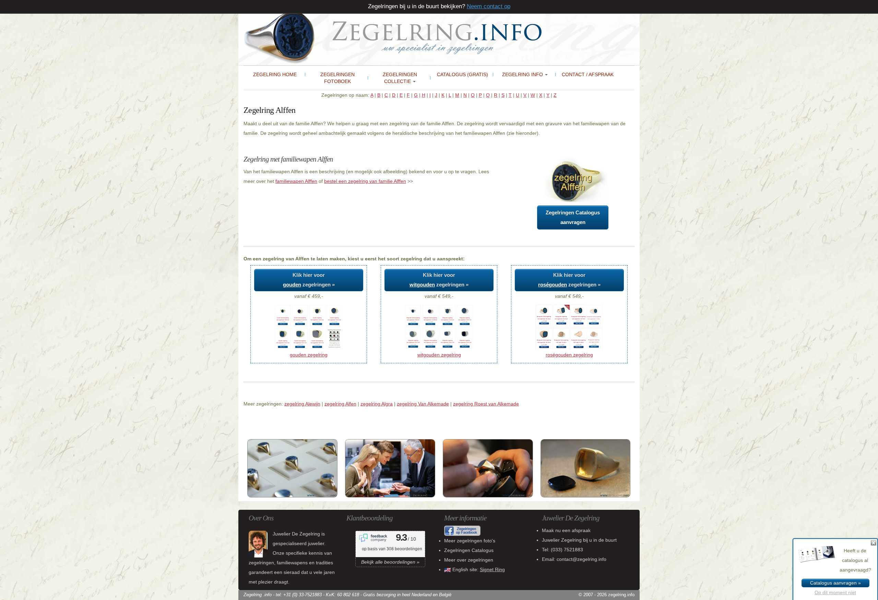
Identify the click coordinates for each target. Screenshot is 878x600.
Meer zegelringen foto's (469, 540)
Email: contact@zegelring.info (574, 559)
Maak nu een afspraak (566, 530)
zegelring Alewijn (302, 404)
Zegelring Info (523, 74)
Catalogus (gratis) (462, 74)
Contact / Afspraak (588, 74)
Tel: (562, 549)
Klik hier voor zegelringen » (309, 279)
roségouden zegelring (569, 354)
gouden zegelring (309, 354)
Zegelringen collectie (400, 78)
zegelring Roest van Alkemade (486, 404)
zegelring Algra (376, 404)
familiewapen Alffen (296, 181)
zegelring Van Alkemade (423, 404)
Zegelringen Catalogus (469, 550)
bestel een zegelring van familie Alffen (365, 181)
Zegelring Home (275, 74)
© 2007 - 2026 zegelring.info (606, 594)
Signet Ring (492, 569)
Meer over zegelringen (468, 560)
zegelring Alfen (340, 404)
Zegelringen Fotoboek (337, 78)
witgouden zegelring (439, 354)
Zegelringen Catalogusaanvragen (573, 217)
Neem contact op (488, 6)
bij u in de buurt (579, 540)
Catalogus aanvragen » (835, 583)
